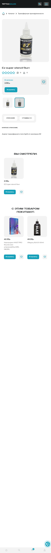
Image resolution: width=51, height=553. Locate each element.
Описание (10, 118)
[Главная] (12, 4)
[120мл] (8, 103)
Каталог (11, 13)
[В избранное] (43, 82)
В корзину (11, 89)
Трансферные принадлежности (31, 13)
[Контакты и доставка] (40, 4)
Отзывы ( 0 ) (27, 118)
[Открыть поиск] (19, 550)
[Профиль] (44, 550)
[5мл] (20, 103)
